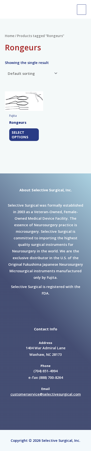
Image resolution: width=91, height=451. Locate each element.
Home (9, 36)
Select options (20, 134)
